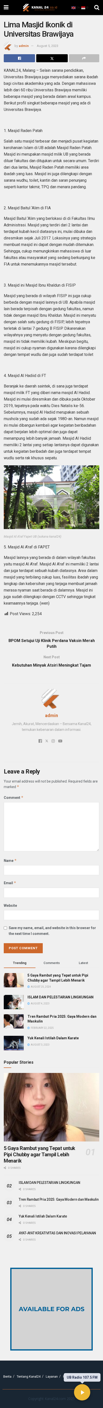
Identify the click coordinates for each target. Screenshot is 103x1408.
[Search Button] (96, 7)
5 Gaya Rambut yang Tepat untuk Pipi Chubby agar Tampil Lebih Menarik (39, 1154)
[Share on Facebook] (19, 58)
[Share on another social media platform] (84, 58)
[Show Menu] (6, 7)
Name (10, 860)
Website (10, 906)
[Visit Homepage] (40, 8)
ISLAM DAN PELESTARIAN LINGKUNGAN (61, 997)
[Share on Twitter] (52, 58)
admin (24, 46)
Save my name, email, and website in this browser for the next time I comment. (52, 930)
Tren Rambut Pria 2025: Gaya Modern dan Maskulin (59, 1199)
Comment (14, 797)
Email (10, 882)
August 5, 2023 (47, 46)
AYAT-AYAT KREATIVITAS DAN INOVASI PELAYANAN (57, 1233)
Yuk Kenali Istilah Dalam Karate (53, 1038)
